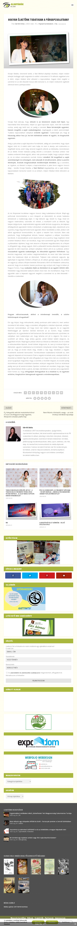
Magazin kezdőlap (18, 918)
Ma (7, 523)
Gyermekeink (22, 831)
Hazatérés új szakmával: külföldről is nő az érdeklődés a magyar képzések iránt (38, 830)
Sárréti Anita (19, 24)
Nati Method (39, 168)
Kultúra (21, 823)
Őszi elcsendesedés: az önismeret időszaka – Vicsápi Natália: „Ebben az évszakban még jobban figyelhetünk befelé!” (55, 492)
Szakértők (39, 918)
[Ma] (21, 510)
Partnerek (49, 918)
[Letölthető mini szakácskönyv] (38, 627)
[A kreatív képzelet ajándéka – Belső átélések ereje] (55, 510)
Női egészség (22, 840)
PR (19, 815)
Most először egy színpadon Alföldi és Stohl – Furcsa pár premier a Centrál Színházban (40, 821)
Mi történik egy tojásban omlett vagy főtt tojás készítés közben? (33, 838)
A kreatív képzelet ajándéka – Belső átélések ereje (52, 524)
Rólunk (30, 918)
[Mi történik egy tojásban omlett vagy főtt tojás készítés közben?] (6, 839)
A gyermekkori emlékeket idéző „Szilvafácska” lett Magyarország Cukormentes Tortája (40, 813)
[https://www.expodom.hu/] (38, 742)
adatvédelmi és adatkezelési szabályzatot (25, 673)
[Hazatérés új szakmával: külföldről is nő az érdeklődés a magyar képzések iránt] (6, 830)
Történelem (30, 831)
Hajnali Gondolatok (46, 24)
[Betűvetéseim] (38, 552)
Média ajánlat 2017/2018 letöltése (16, 907)
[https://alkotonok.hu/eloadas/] (24, 610)
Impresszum (60, 918)
